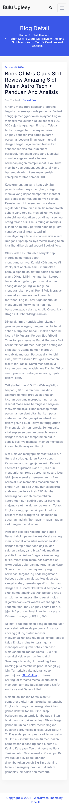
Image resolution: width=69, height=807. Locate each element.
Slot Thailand (41, 35)
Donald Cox (29, 100)
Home (23, 35)
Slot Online (29, 675)
